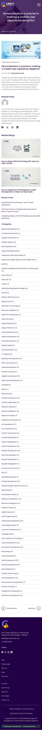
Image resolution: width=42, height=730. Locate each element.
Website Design (7, 242)
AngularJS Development (10, 420)
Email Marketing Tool (9, 332)
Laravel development (8, 367)
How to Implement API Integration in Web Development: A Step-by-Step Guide (18, 191)
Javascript (5, 279)
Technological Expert (9, 525)
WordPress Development (10, 595)
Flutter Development (8, 336)
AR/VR (3, 264)
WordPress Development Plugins (13, 288)
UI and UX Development (10, 529)
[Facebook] (2, 652)
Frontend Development (9, 233)
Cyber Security (6, 319)
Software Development (9, 499)
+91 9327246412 (6, 642)
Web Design (5, 551)
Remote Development (9, 459)
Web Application (7, 246)
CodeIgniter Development (10, 591)
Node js (4, 284)
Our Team (4, 676)
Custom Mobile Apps (8, 402)
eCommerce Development (10, 547)
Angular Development (9, 238)
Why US (4, 668)
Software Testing (7, 508)
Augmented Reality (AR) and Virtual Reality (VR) (18, 260)
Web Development (8, 560)
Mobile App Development (10, 62)
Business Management (9, 503)
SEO (2, 472)
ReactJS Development (9, 451)
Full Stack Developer (8, 341)
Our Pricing (5, 688)
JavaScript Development (10, 358)
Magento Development (9, 376)
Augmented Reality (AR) (9, 251)
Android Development (9, 565)
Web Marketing (7, 569)
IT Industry (5, 354)
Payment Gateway (7, 407)
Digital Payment (7, 512)
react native (5, 275)
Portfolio (4, 684)
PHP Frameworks (7, 429)
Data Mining (5, 490)
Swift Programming (8, 516)
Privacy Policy (28, 709)
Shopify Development (9, 481)
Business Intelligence (9, 310)
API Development (7, 424)
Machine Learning (7, 372)
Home (3, 31)
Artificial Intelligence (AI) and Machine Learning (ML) (20, 268)
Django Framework (8, 328)
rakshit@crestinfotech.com (10, 638)
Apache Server (6, 301)
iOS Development (7, 350)
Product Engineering (8, 437)
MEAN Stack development (10, 380)
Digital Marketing (7, 323)
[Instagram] (8, 652)
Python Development (9, 446)
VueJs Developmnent (9, 543)
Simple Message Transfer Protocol (13, 486)
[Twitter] (5, 652)
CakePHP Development (9, 315)
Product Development (9, 433)
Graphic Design (6, 345)
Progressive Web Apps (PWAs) (12, 255)
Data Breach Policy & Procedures (21, 713)
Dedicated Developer (9, 477)
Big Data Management (9, 464)
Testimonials (5, 664)
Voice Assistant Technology (11, 538)
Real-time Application (9, 455)
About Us (4, 692)
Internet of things (7, 586)
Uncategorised (6, 534)
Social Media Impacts (8, 494)
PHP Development (8, 578)
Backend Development (9, 229)
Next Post (31, 608)
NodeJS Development (9, 398)
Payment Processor (8, 415)
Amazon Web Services (9, 297)
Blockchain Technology (9, 306)
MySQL (4, 389)
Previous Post (12, 608)
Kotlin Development (8, 363)
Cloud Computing (7, 556)
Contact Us (5, 700)
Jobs (3, 660)
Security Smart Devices (9, 468)
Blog (3, 672)
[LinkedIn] (12, 652)
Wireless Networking (9, 573)
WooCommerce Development (12, 582)
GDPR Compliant (15, 709)
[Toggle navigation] (39, 5)
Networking (5, 393)
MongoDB (5, 385)
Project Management (9, 442)
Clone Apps (5, 696)
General (4, 293)
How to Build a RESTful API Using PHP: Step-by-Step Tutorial (20, 162)
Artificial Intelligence (8, 411)
